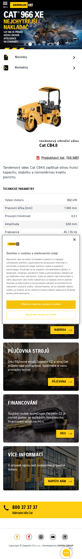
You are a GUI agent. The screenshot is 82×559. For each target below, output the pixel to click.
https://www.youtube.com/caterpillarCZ (53, 537)
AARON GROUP (65, 546)
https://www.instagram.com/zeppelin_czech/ (41, 537)
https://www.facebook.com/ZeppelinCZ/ (17, 537)
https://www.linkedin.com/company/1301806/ (65, 537)
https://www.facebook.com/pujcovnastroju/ (29, 537)
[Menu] (5, 4)
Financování (22, 403)
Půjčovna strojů (28, 351)
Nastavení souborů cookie (41, 315)
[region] (41, 279)
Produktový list (60, 158)
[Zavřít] (74, 239)
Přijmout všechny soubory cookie (41, 305)
